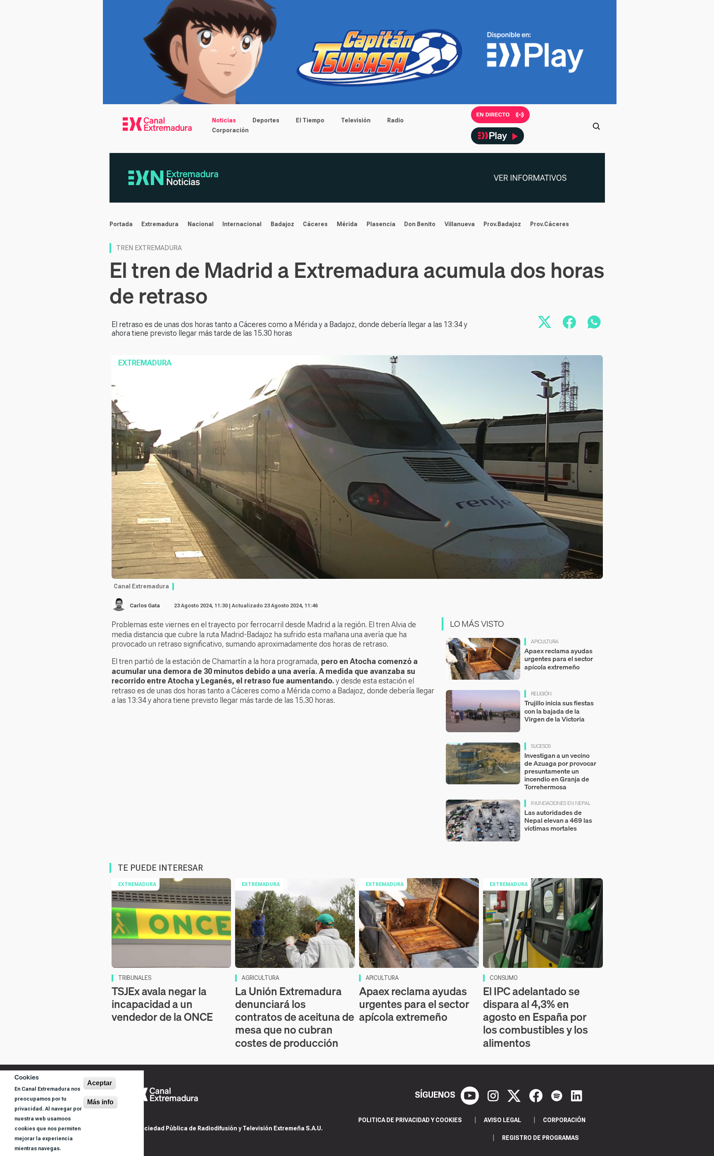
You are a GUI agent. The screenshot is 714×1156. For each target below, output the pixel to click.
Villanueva (460, 224)
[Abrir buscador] (596, 125)
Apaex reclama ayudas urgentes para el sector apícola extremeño (558, 658)
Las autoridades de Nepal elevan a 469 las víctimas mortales (558, 820)
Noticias (224, 120)
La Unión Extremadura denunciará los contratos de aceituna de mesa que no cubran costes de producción (294, 1017)
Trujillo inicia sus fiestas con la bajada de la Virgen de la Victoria (559, 710)
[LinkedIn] (576, 1095)
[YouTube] (471, 1095)
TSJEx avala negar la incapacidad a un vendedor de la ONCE (162, 1004)
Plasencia (381, 224)
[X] (515, 1095)
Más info (100, 1102)
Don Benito (420, 224)
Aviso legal (502, 1120)
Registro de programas (540, 1138)
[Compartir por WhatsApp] (594, 322)
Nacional (201, 224)
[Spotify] (557, 1095)
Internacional (242, 224)
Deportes (265, 120)
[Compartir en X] (544, 322)
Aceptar (99, 1083)
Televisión (356, 120)
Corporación (230, 130)
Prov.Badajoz (502, 224)
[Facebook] (537, 1095)
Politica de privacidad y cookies (410, 1120)
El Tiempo (310, 120)
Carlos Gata (145, 606)
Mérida (347, 224)
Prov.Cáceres (549, 224)
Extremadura (159, 224)
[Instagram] (494, 1095)
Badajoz (282, 224)
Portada (121, 224)
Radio (395, 120)
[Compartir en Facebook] (569, 322)
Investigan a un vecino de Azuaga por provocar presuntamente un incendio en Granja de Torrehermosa (560, 771)
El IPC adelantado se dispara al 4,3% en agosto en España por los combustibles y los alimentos (535, 1017)
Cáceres (315, 224)
